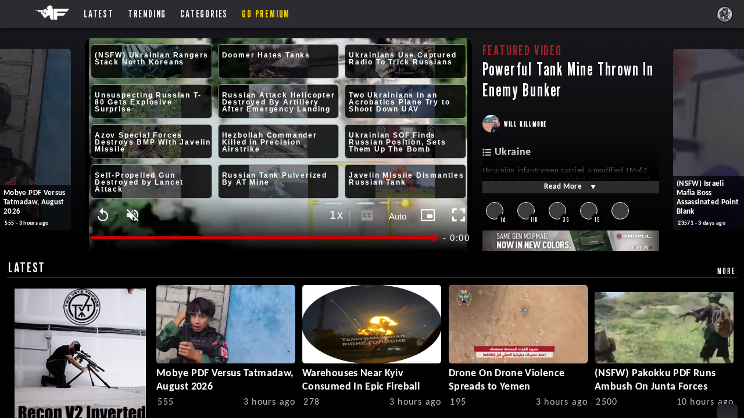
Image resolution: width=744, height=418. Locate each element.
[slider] (263, 237)
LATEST (26, 267)
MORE (726, 271)
